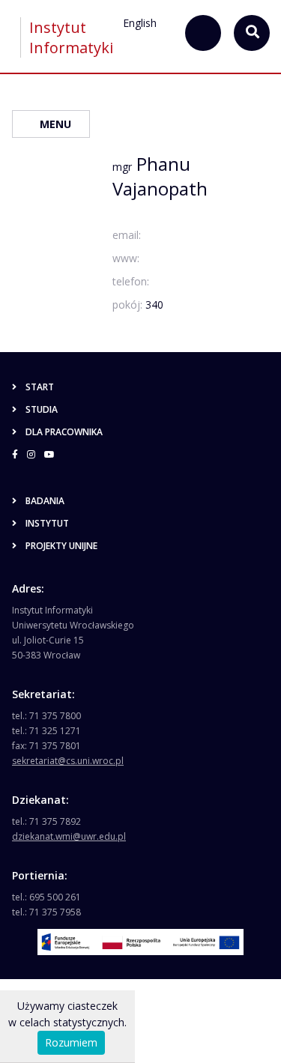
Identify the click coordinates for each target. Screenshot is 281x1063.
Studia (41, 409)
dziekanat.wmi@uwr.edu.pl (69, 836)
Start (39, 387)
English (140, 23)
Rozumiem (71, 1042)
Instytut (47, 523)
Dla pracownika (64, 431)
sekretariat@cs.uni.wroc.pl (68, 760)
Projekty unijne (61, 545)
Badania (44, 500)
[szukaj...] (203, 33)
